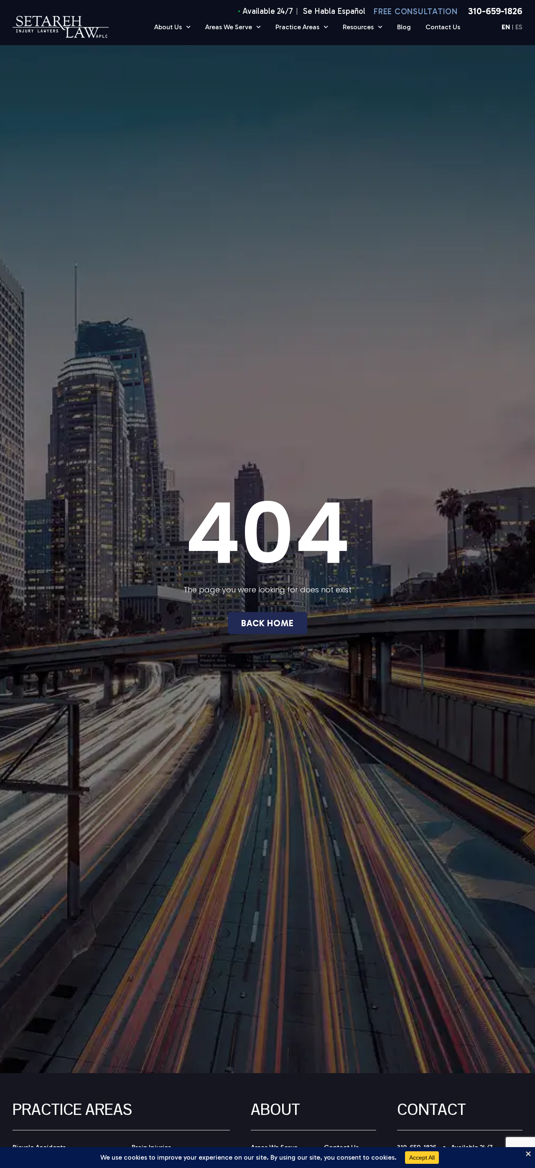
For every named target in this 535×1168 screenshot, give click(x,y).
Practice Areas (297, 27)
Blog (404, 27)
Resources (358, 27)
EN (506, 27)
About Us (168, 27)
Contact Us (442, 27)
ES (518, 27)
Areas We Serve (228, 27)
